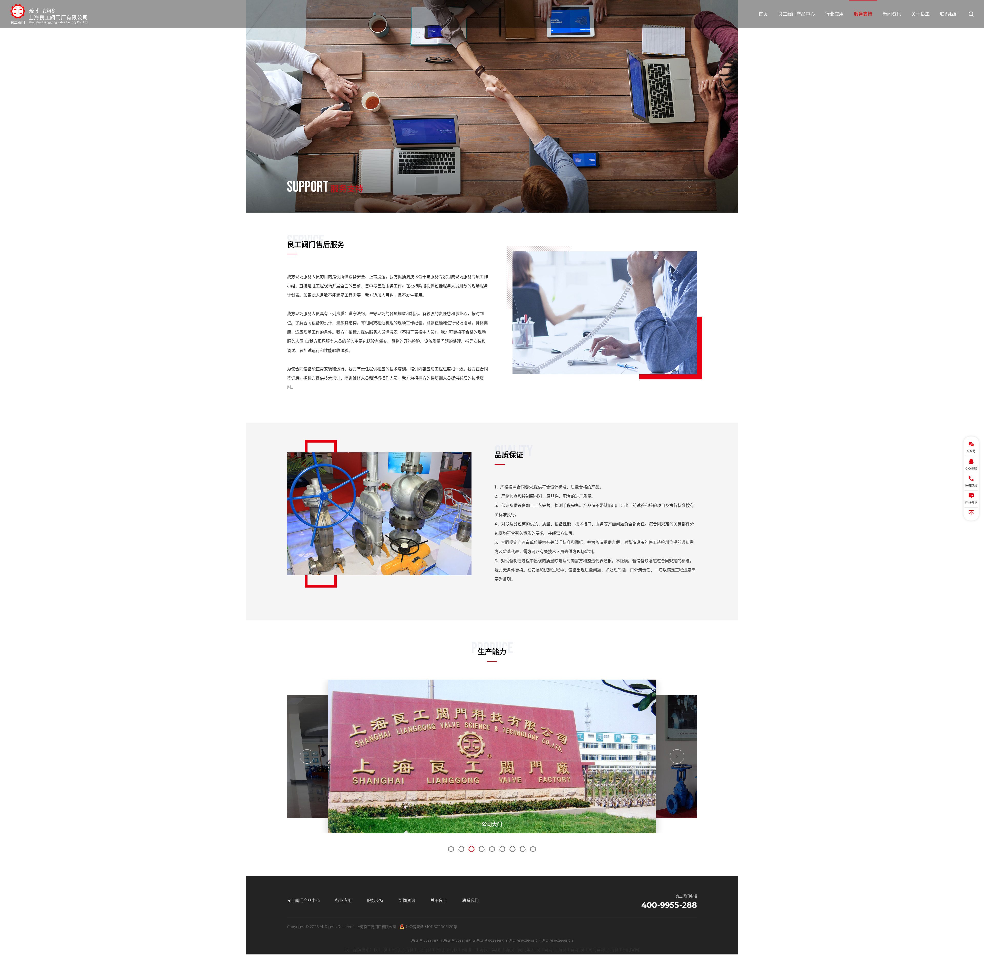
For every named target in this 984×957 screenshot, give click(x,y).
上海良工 (409, 949)
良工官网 (544, 949)
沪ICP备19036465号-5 (557, 940)
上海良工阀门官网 (622, 949)
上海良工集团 (488, 949)
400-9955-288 (669, 905)
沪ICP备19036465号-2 (459, 940)
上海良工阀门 (431, 949)
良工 (378, 949)
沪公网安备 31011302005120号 (431, 926)
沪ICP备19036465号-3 (492, 940)
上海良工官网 (566, 949)
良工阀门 (391, 949)
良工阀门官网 (592, 949)
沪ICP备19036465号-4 (525, 940)
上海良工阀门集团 (518, 949)
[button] (307, 756)
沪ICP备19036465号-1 (426, 940)
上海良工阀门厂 (459, 949)
